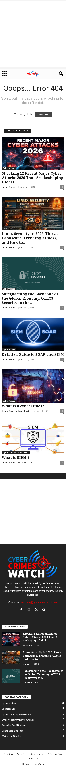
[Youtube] (44, 610)
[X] (37, 610)
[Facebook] (22, 610)
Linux (5, 229)
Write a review (55, 754)
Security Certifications (14, 725)
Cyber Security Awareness (16, 453)
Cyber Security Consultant (15, 411)
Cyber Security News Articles (18, 719)
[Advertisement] (33, 34)
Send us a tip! (36, 754)
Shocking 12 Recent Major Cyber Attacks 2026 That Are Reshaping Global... (32, 177)
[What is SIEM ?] (33, 437)
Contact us (33, 758)
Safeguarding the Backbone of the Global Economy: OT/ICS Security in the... (30, 298)
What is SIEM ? (15, 458)
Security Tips (9, 708)
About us (8, 754)
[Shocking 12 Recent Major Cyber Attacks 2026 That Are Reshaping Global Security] (33, 153)
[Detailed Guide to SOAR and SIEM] (33, 334)
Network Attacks (11, 736)
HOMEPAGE (43, 114)
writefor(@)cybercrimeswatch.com (39, 602)
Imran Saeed (8, 187)
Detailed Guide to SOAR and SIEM (33, 354)
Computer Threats (12, 730)
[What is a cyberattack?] (33, 386)
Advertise (21, 754)
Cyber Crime (9, 168)
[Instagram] (29, 610)
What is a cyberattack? (23, 406)
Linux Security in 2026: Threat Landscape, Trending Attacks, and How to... (30, 238)
